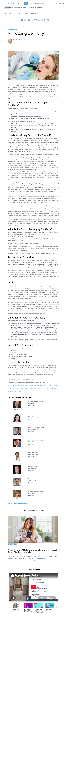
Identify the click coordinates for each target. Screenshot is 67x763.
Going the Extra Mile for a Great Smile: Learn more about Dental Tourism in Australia (32, 551)
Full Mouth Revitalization (35, 401)
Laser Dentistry (32, 452)
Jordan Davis (32, 480)
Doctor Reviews (29, 7)
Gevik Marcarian (33, 454)
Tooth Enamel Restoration (35, 415)
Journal (6, 7)
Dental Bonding (32, 479)
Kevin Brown (32, 468)
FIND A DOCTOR (21, 7)
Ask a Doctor (42, 7)
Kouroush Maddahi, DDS (19, 39)
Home (6, 13)
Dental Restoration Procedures (37, 427)
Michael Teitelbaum (33, 429)
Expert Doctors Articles (22, 13)
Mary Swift (31, 493)
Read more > (31, 405)
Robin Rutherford (33, 442)
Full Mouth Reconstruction (36, 440)
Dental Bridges (32, 466)
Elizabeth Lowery (33, 416)
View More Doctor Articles (17, 504)
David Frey (31, 403)
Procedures (13, 7)
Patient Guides (13, 544)
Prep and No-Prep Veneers (35, 491)
